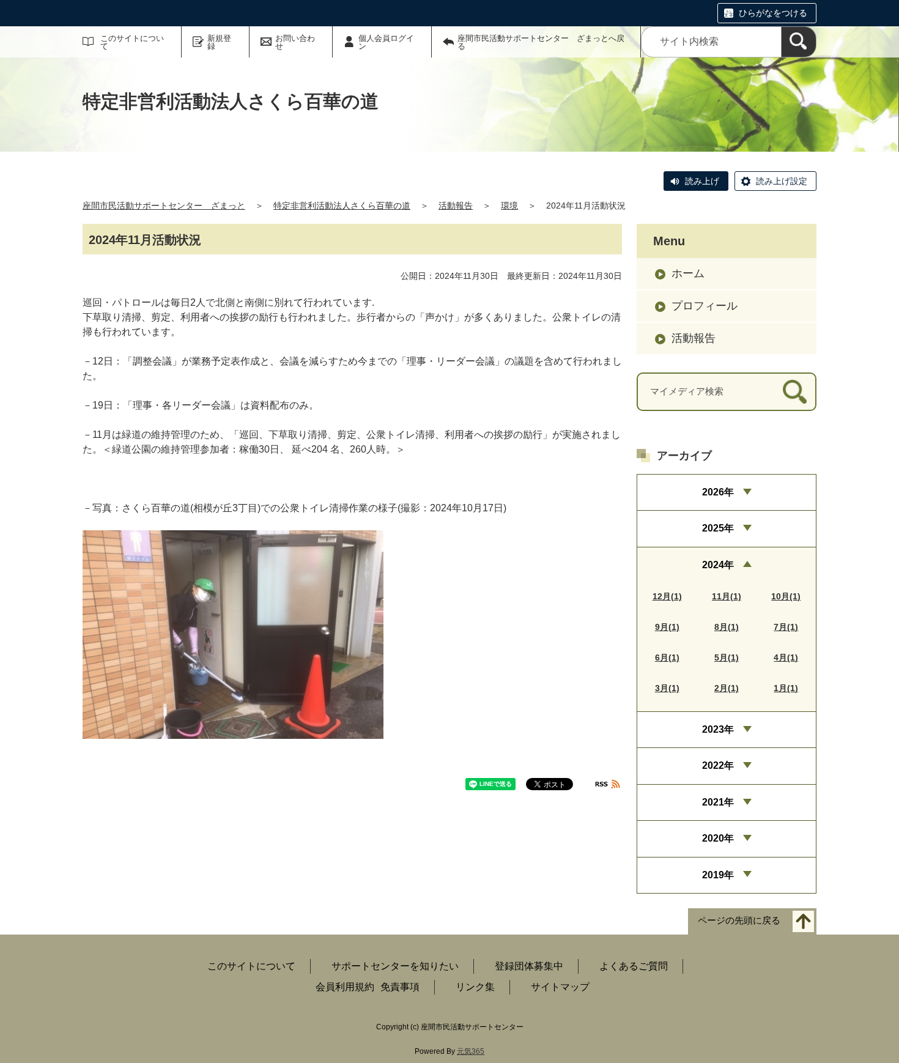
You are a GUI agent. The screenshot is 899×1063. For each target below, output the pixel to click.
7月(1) (786, 627)
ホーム (688, 273)
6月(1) (667, 657)
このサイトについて (132, 42)
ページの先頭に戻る (739, 920)
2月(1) (726, 688)
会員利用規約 (345, 987)
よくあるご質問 (633, 966)
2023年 (718, 729)
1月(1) (786, 688)
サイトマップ (560, 987)
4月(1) (786, 657)
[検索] (798, 41)
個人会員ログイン (386, 42)
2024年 (718, 565)
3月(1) (667, 688)
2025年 (718, 528)
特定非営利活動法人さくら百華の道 (341, 205)
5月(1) (726, 657)
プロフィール (704, 306)
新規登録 (219, 42)
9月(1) (667, 627)
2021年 (718, 802)
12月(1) (667, 596)
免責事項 (400, 987)
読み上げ (702, 181)
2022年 (718, 765)
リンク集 (475, 987)
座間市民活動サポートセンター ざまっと (164, 205)
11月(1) (726, 596)
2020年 (718, 838)
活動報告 (455, 205)
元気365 (470, 1051)
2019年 (718, 875)
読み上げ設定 (781, 181)
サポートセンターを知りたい (395, 966)
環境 (509, 205)
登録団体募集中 (529, 966)
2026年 (718, 492)
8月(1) (726, 627)
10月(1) (786, 596)
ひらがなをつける (773, 13)
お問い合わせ (295, 42)
